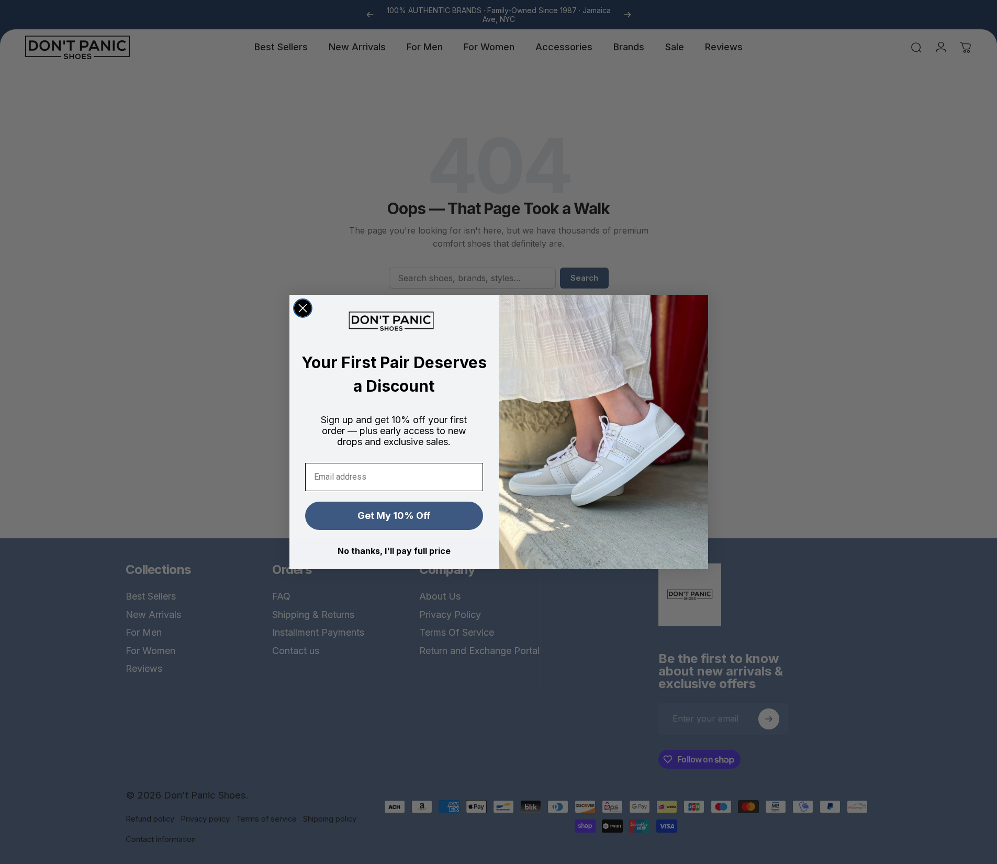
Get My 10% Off (393, 515)
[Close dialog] (303, 308)
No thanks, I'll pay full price (394, 551)
